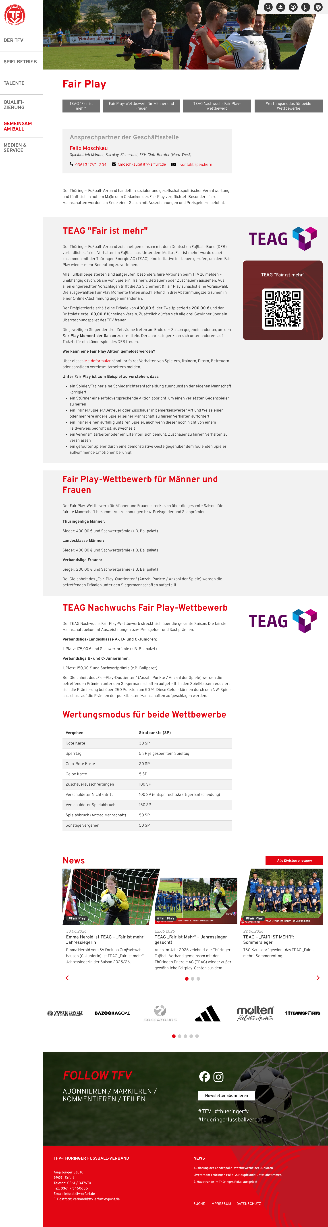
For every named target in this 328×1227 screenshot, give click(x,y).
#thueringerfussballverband (232, 1120)
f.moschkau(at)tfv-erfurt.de (142, 164)
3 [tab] (198, 979)
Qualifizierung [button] (14, 105)
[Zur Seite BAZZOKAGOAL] (112, 1013)
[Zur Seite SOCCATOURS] (160, 1013)
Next (318, 973)
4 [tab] (191, 1036)
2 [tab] (192, 979)
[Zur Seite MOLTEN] (255, 1013)
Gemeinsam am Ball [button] (18, 127)
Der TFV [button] (13, 40)
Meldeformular (97, 361)
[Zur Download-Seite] (280, 7)
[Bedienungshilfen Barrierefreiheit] (318, 7)
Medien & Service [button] (15, 148)
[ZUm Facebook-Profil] (204, 1076)
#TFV (204, 1111)
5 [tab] (197, 1036)
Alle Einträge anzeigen (294, 861)
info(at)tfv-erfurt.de (79, 1194)
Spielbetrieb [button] (20, 62)
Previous (66, 973)
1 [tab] (187, 979)
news (199, 1158)
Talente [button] (14, 83)
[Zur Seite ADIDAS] (207, 1013)
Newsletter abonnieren (226, 1095)
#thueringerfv (231, 1111)
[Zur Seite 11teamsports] (302, 1013)
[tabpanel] (106, 917)
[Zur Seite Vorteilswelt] (65, 1013)
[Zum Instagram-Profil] (218, 1077)
